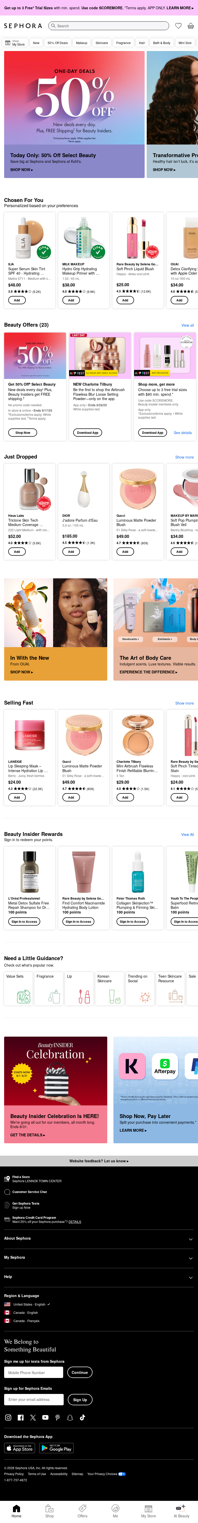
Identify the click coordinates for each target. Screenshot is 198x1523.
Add (17, 300)
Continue (80, 1372)
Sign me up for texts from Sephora (34, 1361)
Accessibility (59, 1473)
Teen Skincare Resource (170, 978)
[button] (29, 888)
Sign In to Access (24, 921)
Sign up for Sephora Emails (28, 1388)
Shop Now (22, 432)
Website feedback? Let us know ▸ (99, 1160)
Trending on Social (137, 978)
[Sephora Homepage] (23, 25)
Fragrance (45, 976)
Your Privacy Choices (102, 1473)
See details (183, 432)
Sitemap (77, 1473)
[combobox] (108, 25)
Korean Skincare (104, 978)
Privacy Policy (14, 1473)
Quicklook (16, 237)
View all (188, 325)
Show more (184, 457)
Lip (69, 976)
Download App (87, 432)
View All (187, 834)
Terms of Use (37, 1473)
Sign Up (80, 1399)
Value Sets (14, 976)
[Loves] (178, 26)
